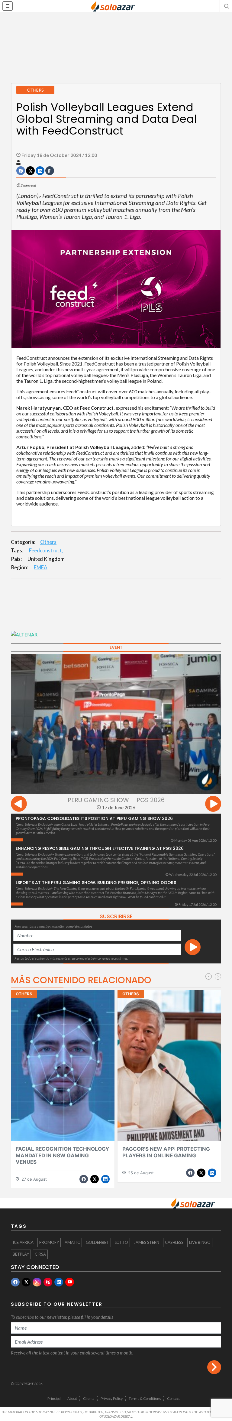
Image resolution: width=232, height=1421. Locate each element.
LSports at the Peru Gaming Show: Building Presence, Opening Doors (96, 883)
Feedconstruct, (46, 550)
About (72, 1398)
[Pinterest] (48, 1282)
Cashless (174, 1242)
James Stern (146, 1242)
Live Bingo (200, 1242)
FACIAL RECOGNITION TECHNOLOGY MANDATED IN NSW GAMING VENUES (62, 1155)
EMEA (40, 567)
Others (48, 542)
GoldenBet (97, 1242)
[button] (226, 6)
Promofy (49, 1242)
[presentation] (19, 805)
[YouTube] (69, 1282)
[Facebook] (15, 1282)
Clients (89, 1398)
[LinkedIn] (58, 1282)
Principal (54, 1398)
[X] (26, 1282)
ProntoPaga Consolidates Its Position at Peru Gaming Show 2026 (94, 818)
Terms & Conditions (145, 1398)
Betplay (21, 1254)
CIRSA (40, 1254)
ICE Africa (23, 1242)
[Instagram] (37, 1282)
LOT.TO (121, 1242)
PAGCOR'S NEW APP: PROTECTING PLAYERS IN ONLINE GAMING (166, 1152)
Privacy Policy (112, 1398)
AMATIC (72, 1242)
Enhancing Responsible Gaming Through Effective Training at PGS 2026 (100, 848)
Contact (173, 1398)
